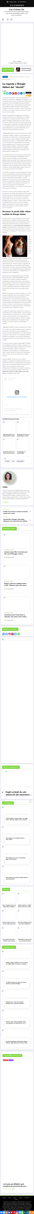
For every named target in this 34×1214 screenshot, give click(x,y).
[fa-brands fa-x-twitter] (13, 5)
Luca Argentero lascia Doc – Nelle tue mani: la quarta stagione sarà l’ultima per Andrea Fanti (9, 940)
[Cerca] (7, 19)
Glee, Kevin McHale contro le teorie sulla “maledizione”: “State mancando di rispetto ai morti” (25, 923)
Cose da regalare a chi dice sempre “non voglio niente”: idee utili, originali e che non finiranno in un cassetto (17, 819)
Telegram (20, 1197)
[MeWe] (21, 93)
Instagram (15, 1197)
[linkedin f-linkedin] (21, 5)
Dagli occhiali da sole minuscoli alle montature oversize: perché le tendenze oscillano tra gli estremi (15, 793)
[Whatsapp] (4, 93)
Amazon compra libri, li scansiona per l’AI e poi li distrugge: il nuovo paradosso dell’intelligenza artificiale (15, 553)
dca (16, 76)
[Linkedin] (10, 93)
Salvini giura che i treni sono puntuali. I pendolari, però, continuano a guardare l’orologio (15, 1003)
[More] (30, 95)
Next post (5, 516)
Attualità (5, 76)
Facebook (4, 1197)
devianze (18, 99)
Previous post (6, 509)
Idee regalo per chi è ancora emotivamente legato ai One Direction (16, 858)
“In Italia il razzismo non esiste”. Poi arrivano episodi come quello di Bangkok (16, 983)
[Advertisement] (17, 43)
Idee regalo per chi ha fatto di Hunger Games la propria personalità (17, 878)
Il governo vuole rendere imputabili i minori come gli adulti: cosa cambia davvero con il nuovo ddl (16, 1022)
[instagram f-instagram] (15, 5)
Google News (27, 1197)
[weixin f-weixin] (19, 5)
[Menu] (3, 19)
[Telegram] (7, 93)
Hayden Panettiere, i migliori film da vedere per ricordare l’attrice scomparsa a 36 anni (24, 906)
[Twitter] (24, 93)
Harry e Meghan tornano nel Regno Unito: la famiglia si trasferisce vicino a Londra (9, 906)
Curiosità (6, 1060)
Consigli (11, 1060)
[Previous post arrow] (30, 512)
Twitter (9, 1197)
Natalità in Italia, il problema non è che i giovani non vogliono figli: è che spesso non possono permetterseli (17, 963)
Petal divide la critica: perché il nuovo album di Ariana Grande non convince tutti (24, 940)
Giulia (28, 76)
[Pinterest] (16, 93)
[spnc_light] (11, 19)
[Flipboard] (13, 93)
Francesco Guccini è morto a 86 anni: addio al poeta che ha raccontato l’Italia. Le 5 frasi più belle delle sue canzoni (9, 923)
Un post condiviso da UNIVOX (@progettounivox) (17, 414)
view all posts (5, 502)
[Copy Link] (27, 95)
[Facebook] (18, 93)
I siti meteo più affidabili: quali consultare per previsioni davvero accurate (14, 1185)
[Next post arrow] (30, 520)
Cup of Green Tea (16, 9)
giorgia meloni (21, 76)
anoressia (13, 76)
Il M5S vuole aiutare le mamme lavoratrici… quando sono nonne (16, 512)
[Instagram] (9, 634)
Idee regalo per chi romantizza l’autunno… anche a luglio (15, 838)
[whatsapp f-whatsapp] (23, 5)
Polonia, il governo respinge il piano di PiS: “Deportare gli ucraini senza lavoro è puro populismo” (15, 584)
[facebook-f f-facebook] (11, 5)
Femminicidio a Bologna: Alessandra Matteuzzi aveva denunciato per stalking (15, 520)
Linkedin (16, 1199)
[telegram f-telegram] (17, 5)
